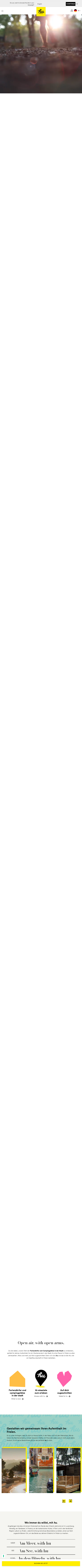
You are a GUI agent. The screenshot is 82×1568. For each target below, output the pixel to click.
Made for (63, 1396)
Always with (39, 1396)
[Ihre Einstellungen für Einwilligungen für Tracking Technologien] (3, 1556)
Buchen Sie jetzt (41, 1563)
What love (16, 1399)
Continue (70, 4)
